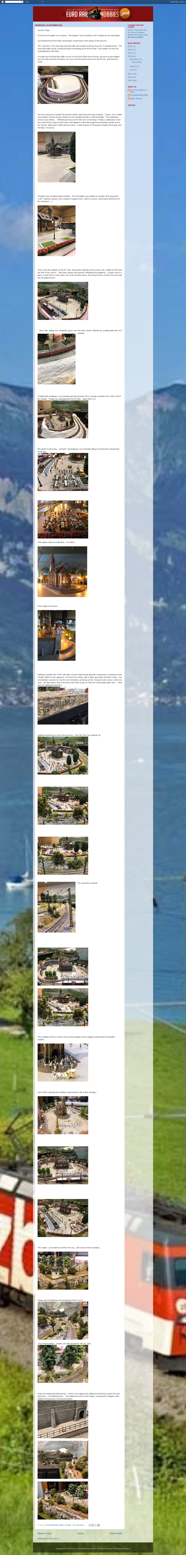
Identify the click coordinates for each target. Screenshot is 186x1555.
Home (80, 1533)
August (133, 66)
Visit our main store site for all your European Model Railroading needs (138, 32)
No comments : (79, 1525)
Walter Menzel (136, 99)
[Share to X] (96, 1525)
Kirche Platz (44, 30)
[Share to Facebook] (98, 1525)
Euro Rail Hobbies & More (138, 91)
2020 (130, 50)
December (134, 59)
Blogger (127, 1549)
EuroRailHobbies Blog (55, 1525)
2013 (130, 77)
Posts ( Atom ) (54, 1539)
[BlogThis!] (93, 1525)
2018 (130, 56)
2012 (130, 80)
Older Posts (115, 1533)
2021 (130, 46)
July (131, 70)
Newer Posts (44, 1533)
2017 (130, 74)
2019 (130, 53)
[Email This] (90, 1525)
